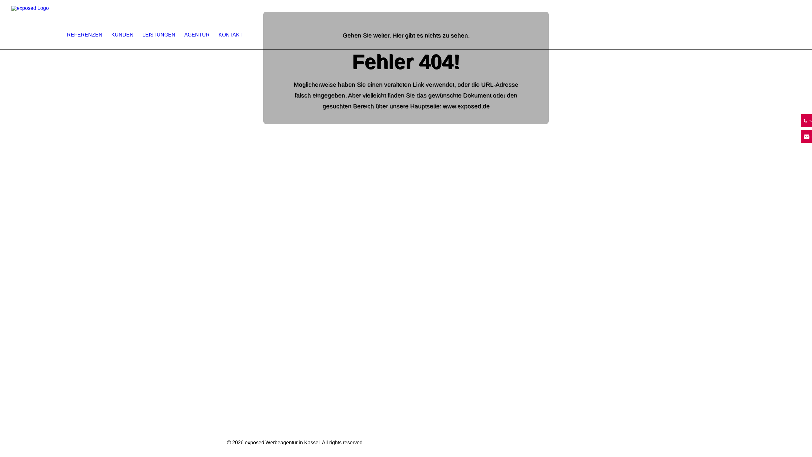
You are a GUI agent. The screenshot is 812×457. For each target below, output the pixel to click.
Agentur (197, 34)
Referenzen (84, 34)
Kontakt (231, 34)
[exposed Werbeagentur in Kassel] (30, 25)
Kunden (122, 34)
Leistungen (158, 34)
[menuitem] (87, 25)
